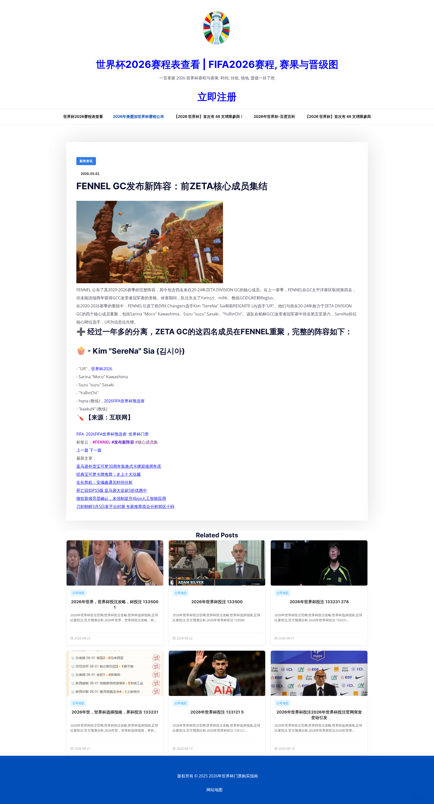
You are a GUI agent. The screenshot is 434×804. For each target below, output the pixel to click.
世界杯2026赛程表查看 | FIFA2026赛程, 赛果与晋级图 (217, 64)
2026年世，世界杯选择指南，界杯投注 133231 (115, 712)
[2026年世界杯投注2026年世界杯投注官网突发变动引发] (319, 673)
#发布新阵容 (123, 442)
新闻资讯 (86, 161)
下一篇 (95, 450)
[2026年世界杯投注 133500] (217, 563)
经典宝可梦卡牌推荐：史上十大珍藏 (108, 474)
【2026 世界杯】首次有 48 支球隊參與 (338, 116)
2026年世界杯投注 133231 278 (319, 601)
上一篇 (82, 450)
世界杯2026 (101, 368)
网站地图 (214, 790)
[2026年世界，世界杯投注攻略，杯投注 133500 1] (115, 563)
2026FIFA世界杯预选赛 (124, 401)
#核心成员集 (146, 442)
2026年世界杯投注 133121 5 (217, 712)
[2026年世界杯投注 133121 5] (217, 673)
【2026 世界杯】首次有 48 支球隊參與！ (209, 116)
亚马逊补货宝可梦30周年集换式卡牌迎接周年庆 (118, 466)
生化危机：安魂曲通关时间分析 (104, 482)
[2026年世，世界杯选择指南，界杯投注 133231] (115, 673)
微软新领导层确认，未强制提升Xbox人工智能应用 (121, 498)
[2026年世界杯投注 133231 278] (319, 563)
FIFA (80, 434)
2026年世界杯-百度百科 (274, 116)
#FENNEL (101, 442)
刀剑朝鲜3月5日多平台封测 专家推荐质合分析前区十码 (125, 506)
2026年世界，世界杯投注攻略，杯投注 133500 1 (114, 604)
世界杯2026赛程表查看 (83, 116)
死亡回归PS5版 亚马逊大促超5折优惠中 (111, 490)
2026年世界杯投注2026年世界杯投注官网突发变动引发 (319, 715)
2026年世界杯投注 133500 (217, 601)
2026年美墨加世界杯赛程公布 (138, 116)
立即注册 (217, 97)
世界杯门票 (139, 434)
